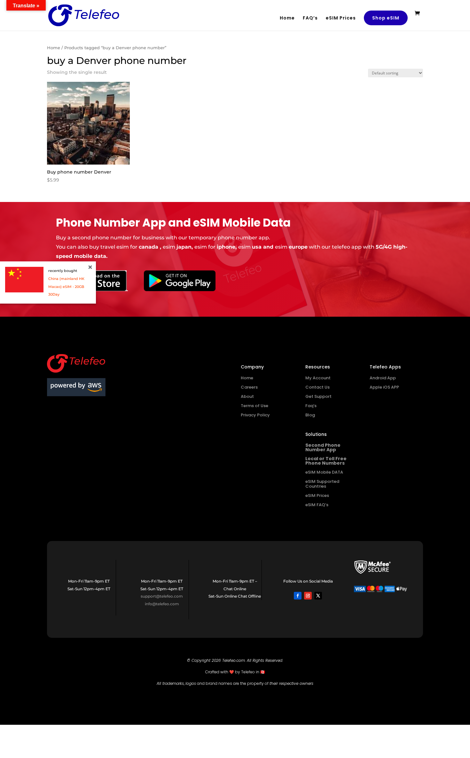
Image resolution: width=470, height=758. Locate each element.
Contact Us (317, 387)
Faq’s (311, 406)
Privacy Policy (255, 415)
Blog (310, 415)
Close (90, 267)
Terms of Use (254, 406)
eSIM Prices (341, 18)
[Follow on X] (318, 595)
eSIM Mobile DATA (324, 472)
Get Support (318, 396)
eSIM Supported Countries (322, 483)
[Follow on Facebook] (298, 595)
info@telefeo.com (162, 603)
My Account (318, 378)
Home (287, 18)
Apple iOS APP (384, 387)
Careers (249, 387)
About (247, 396)
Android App (383, 378)
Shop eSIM (385, 18)
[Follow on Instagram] (308, 595)
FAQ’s (310, 18)
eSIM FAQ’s (316, 505)
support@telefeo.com (162, 596)
